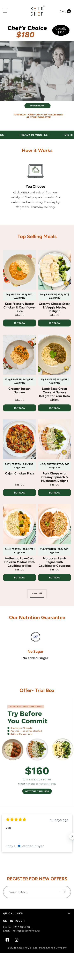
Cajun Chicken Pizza (19, 473)
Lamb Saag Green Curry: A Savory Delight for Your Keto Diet (54, 394)
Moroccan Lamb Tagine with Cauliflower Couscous (55, 562)
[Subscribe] (66, 892)
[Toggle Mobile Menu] (7, 11)
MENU (25, 192)
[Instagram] (16, 940)
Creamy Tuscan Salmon (19, 390)
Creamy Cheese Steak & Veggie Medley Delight (54, 307)
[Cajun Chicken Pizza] (19, 439)
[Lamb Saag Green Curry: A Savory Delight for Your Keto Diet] (54, 355)
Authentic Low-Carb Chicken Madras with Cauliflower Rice (19, 562)
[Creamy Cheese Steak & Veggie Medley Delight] (54, 270)
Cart (62, 11)
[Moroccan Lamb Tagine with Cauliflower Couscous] (54, 524)
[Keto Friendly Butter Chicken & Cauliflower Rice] (19, 270)
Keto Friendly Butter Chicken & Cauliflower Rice (19, 307)
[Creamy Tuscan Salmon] (19, 355)
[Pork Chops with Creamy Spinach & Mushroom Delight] (54, 439)
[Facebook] (7, 940)
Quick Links (13, 913)
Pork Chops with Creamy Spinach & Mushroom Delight (54, 477)
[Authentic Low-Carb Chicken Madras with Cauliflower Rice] (19, 524)
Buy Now (19, 322)
